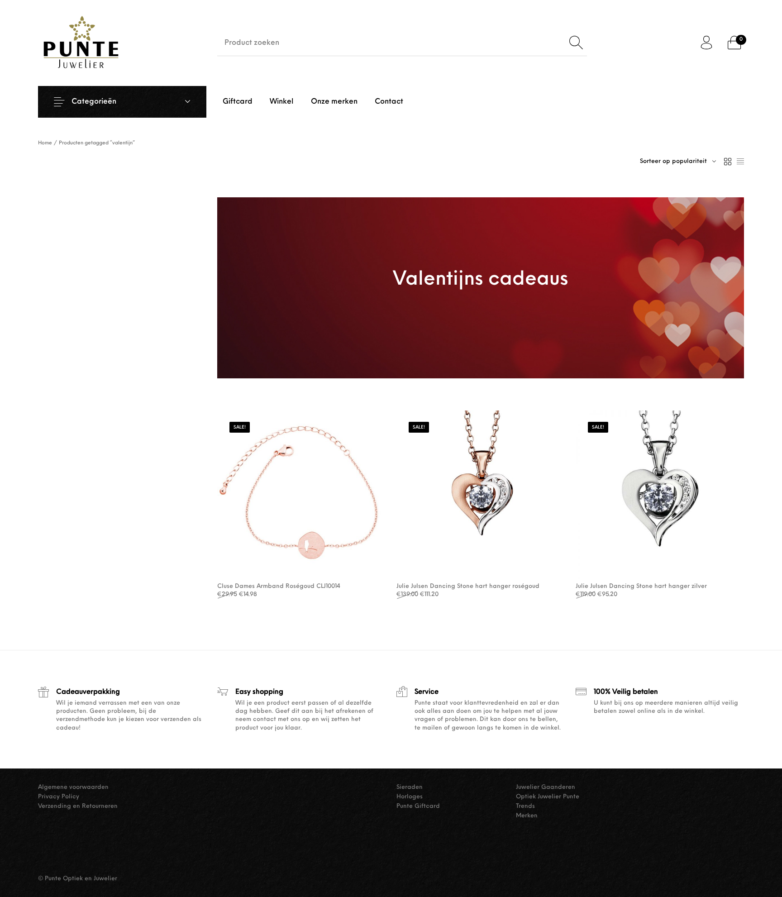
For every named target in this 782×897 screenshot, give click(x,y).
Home (45, 143)
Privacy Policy (58, 797)
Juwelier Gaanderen (545, 787)
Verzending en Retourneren (78, 806)
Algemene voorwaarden (73, 787)
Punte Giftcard (418, 806)
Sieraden (409, 787)
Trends (525, 806)
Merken (527, 816)
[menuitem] (237, 102)
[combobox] (677, 161)
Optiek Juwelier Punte (547, 797)
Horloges (409, 797)
